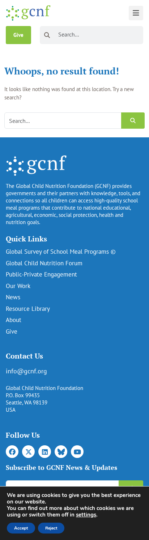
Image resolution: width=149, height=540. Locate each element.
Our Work (18, 286)
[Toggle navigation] (136, 13)
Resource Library (28, 309)
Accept (21, 528)
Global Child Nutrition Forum (44, 263)
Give (18, 34)
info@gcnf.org (26, 371)
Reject (51, 528)
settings (86, 514)
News (13, 297)
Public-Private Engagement (41, 274)
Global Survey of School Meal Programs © (61, 252)
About (13, 320)
